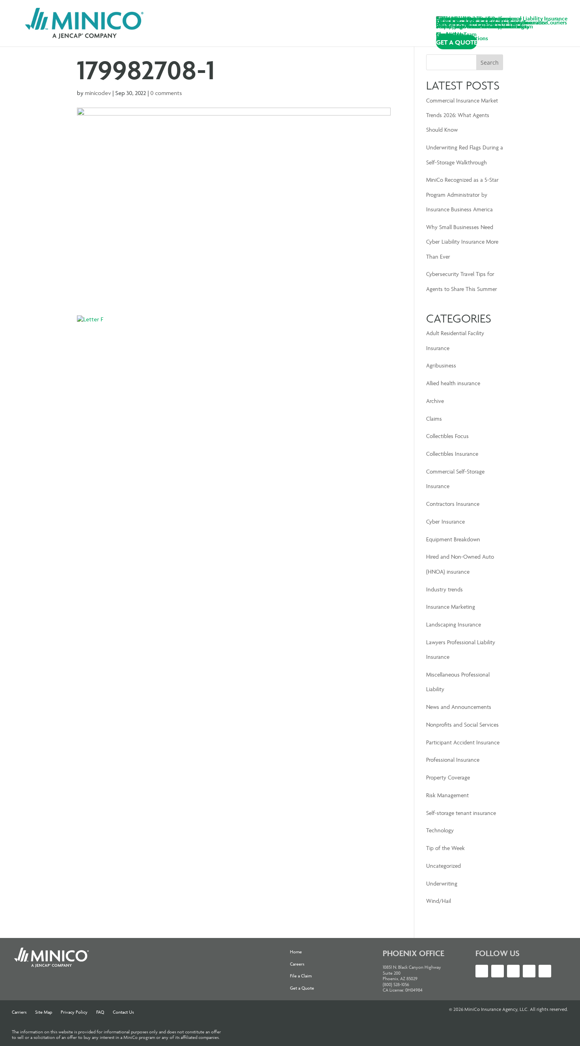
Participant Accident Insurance (463, 742)
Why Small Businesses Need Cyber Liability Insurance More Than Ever (462, 242)
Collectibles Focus (447, 436)
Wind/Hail (438, 900)
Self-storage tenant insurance (461, 812)
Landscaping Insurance (453, 624)
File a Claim (301, 976)
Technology (440, 830)
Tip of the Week (445, 848)
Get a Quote (302, 988)
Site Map (43, 1012)
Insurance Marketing (450, 606)
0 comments (166, 93)
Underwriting (441, 883)
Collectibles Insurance (452, 453)
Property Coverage (448, 777)
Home (296, 952)
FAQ (100, 1012)
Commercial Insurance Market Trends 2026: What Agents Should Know (462, 115)
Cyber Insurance (445, 521)
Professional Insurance (452, 759)
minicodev (98, 93)
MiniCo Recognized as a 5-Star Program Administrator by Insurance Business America (462, 194)
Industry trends (444, 589)
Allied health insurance (453, 383)
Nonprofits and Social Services (462, 724)
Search (490, 62)
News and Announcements (458, 706)
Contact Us (123, 1012)
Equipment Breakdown (453, 539)
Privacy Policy (74, 1012)
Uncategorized (443, 865)
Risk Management (447, 795)
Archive (435, 400)
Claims (434, 418)
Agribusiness (441, 365)
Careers (297, 964)
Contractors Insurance (452, 503)
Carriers (19, 1012)
